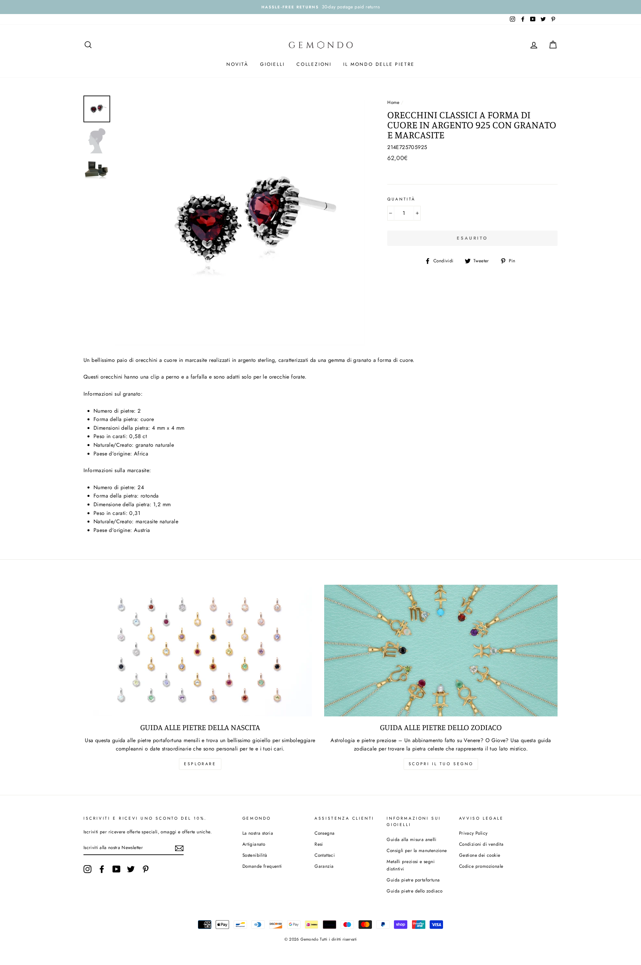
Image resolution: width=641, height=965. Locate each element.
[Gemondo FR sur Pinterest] (146, 869)
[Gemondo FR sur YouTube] (117, 869)
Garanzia (324, 866)
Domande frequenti (262, 866)
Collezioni (314, 64)
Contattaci (324, 855)
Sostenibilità (254, 855)
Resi (318, 844)
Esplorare (200, 764)
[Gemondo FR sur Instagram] (87, 869)
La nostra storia (257, 833)
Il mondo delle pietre (379, 64)
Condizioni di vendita (481, 844)
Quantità (401, 199)
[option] (320, 7)
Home (393, 102)
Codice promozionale (481, 866)
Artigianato (253, 844)
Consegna (324, 833)
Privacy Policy (473, 833)
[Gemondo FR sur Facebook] (102, 869)
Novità (237, 64)
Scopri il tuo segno (441, 764)
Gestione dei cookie (479, 855)
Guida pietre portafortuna (413, 879)
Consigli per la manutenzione (417, 850)
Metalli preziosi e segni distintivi (411, 865)
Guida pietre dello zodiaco (414, 890)
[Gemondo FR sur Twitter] (131, 869)
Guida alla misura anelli (411, 839)
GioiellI (272, 64)
